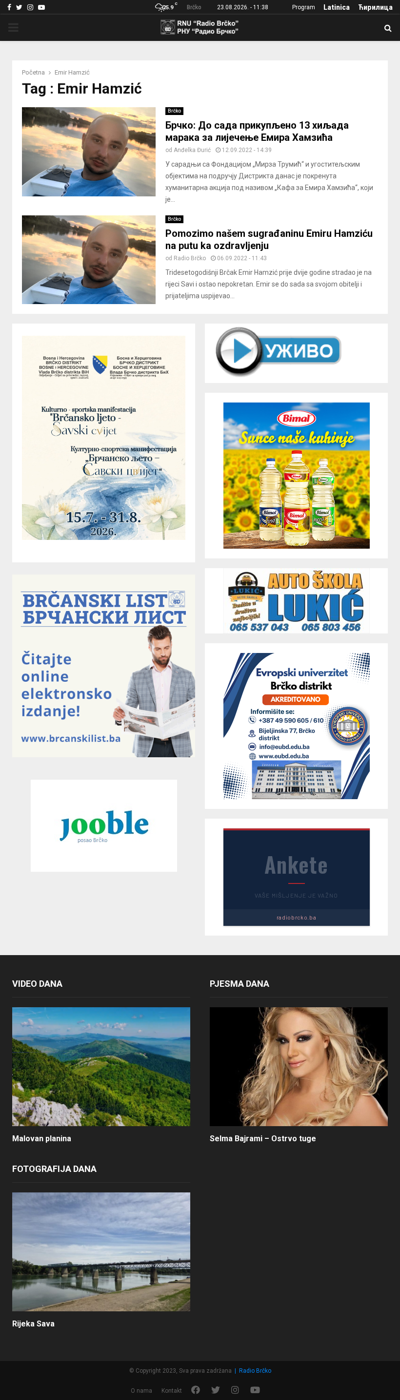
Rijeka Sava (33, 1323)
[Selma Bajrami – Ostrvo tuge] (299, 1066)
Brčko (174, 111)
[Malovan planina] (101, 1066)
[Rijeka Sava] (101, 1251)
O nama (141, 1390)
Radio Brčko (190, 258)
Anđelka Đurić (192, 150)
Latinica (336, 7)
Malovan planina (41, 1138)
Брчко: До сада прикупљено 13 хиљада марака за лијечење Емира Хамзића (257, 131)
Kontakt (171, 1390)
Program (303, 7)
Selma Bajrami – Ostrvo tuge (263, 1138)
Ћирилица (375, 7)
